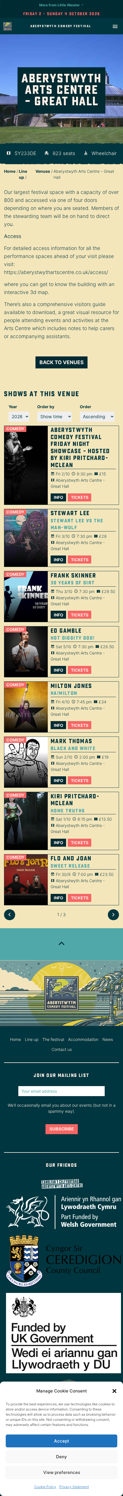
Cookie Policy (45, 1487)
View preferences (61, 1472)
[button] (114, 1391)
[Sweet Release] (26, 879)
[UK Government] (61, 1333)
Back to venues (61, 362)
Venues (42, 171)
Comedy (15, 428)
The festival (53, 1039)
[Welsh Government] (61, 1212)
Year (13, 406)
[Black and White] (26, 762)
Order (85, 406)
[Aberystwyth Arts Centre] (61, 1184)
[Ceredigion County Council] (61, 1261)
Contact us (61, 1049)
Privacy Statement (74, 1487)
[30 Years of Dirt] (26, 596)
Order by (45, 406)
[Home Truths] (26, 821)
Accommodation (83, 1039)
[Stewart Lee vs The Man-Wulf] (26, 538)
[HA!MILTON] (26, 707)
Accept (61, 1441)
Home (9, 171)
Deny (61, 1456)
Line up (31, 1039)
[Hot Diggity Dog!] (26, 651)
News (107, 1039)
